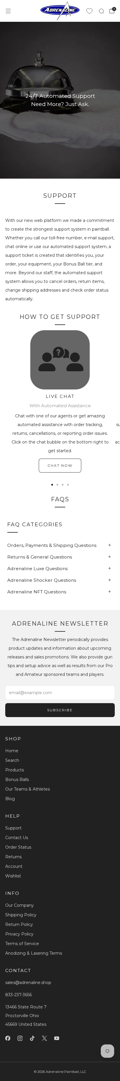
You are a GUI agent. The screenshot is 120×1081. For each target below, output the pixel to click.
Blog (10, 798)
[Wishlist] (89, 11)
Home (11, 750)
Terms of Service (22, 943)
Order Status (18, 847)
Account (13, 866)
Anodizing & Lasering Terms (33, 953)
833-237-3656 (18, 994)
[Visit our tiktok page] (32, 1038)
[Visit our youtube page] (56, 1038)
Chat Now (60, 465)
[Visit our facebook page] (7, 1038)
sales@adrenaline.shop (28, 982)
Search (12, 760)
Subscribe (60, 710)
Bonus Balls (17, 779)
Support (13, 828)
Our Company (19, 905)
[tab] (52, 485)
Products (14, 770)
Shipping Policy (20, 914)
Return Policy (19, 924)
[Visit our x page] (44, 1038)
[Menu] (8, 11)
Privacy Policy (19, 934)
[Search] (101, 11)
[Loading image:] (60, 388)
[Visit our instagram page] (20, 1038)
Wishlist (13, 876)
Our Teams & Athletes (27, 789)
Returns (13, 856)
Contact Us (16, 837)
